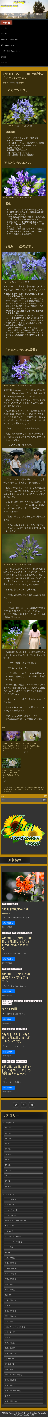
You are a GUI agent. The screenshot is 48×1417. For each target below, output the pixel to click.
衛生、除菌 (9, 1369)
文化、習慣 (9, 1300)
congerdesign (6, 282)
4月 (9, 933)
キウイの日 (9, 1008)
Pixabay (22, 126)
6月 (12, 787)
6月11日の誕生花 (33, 787)
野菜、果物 (37, 1001)
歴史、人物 (9, 1316)
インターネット (10, 1210)
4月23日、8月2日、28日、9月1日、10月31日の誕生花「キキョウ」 (16, 943)
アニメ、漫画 (9, 1199)
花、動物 (8, 1359)
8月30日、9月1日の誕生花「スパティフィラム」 (16, 977)
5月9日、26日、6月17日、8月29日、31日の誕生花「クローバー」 (16, 1072)
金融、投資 (9, 1385)
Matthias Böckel (7, 197)
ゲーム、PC (9, 1215)
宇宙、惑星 (9, 1284)
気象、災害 (9, 1321)
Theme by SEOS (28, 1415)
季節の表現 (9, 1279)
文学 (6, 1305)
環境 (6, 1337)
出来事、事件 (9, 1268)
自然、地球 (9, 1353)
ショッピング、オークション (15, 1220)
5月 (4, 1061)
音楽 (6, 1396)
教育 (6, 1295)
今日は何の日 (7, 1001)
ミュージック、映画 (12, 1242)
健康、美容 (9, 1263)
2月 (6, 1149)
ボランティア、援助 (12, 1236)
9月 (4, 904)
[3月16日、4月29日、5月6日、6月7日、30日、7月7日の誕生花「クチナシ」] (11, 763)
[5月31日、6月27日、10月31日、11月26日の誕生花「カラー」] (32, 736)
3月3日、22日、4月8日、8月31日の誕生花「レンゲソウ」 (16, 1038)
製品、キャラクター (12, 1375)
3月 (4, 1029)
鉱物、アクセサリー (12, 1390)
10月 (4, 933)
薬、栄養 (28, 1001)
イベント (8, 1204)
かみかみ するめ (8, 564)
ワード (7, 1247)
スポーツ (8, 1226)
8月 (14, 933)
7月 (6, 1176)
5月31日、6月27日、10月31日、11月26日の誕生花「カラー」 (31, 746)
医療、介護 (9, 1274)
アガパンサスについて (31, 789)
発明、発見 (9, 1343)
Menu (6, 22)
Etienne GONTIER (8, 126)
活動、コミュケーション (13, 1327)
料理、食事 (18, 1001)
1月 (6, 1144)
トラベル (8, 1231)
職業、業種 (9, 1348)
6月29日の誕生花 (16, 789)
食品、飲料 (7, 1003)
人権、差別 (9, 1258)
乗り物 (7, 1252)
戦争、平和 (9, 1289)
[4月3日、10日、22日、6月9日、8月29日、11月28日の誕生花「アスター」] (11, 736)
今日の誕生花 (19, 787)
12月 (6, 1138)
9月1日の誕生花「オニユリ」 (15, 910)
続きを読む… (8, 923)
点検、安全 (9, 1332)
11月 (6, 1133)
